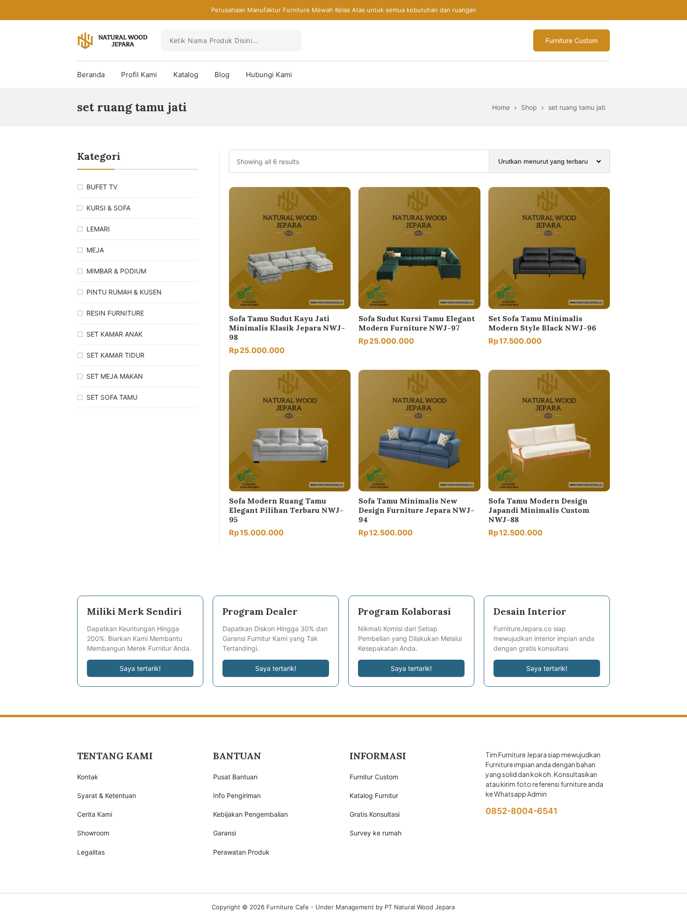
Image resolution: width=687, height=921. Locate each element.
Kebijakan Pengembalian (250, 814)
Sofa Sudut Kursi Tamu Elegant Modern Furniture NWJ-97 (416, 323)
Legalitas (91, 852)
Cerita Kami (94, 814)
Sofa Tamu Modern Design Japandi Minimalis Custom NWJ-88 (538, 510)
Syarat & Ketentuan (106, 795)
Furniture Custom (571, 40)
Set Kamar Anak (114, 334)
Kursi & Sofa (108, 208)
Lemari (98, 229)
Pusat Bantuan (235, 777)
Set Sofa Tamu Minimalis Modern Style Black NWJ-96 (542, 323)
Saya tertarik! (140, 668)
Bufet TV (101, 187)
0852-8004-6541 (522, 811)
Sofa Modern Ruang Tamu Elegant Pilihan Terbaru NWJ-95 (286, 510)
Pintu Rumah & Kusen (124, 292)
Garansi (224, 833)
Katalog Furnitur (374, 795)
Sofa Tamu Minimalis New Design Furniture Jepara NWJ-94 (416, 510)
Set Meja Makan (114, 376)
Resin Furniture (115, 313)
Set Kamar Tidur (115, 355)
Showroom (93, 833)
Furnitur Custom (374, 777)
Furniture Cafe (287, 907)
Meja (95, 250)
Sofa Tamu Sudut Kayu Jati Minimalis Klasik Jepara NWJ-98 (287, 328)
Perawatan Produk (241, 852)
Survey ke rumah (375, 833)
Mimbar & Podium (116, 271)
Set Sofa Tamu (111, 397)
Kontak (87, 777)
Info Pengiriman (237, 795)
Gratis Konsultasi (375, 814)
